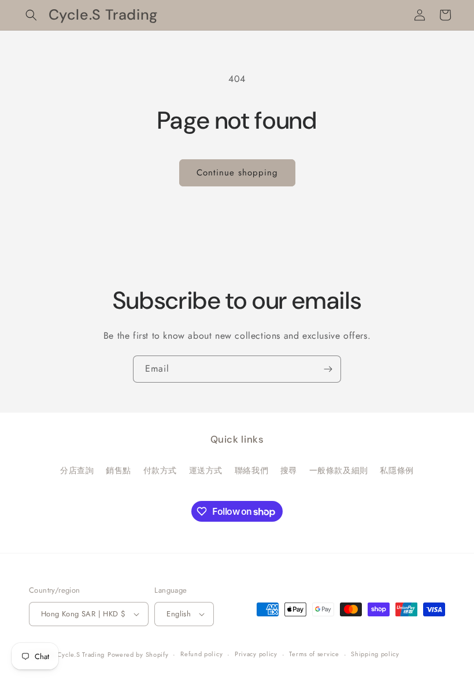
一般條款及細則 (338, 470)
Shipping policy (375, 653)
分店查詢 (77, 470)
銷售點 (118, 470)
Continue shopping (237, 172)
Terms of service (314, 653)
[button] (31, 15)
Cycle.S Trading (81, 654)
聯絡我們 (251, 470)
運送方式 (206, 470)
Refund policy (201, 653)
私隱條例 (396, 470)
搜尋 (288, 470)
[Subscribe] (327, 369)
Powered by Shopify (138, 654)
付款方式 (160, 470)
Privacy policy (256, 653)
